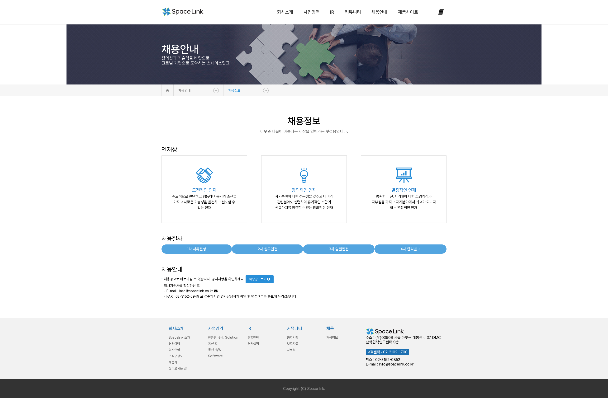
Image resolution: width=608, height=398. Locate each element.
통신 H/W (214, 350)
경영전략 (253, 337)
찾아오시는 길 (178, 368)
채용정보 (234, 90)
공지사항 (292, 337)
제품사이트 (408, 12)
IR (332, 12)
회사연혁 (174, 350)
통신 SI (213, 344)
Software (215, 356)
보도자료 (292, 344)
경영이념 (174, 344)
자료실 (291, 350)
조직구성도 (176, 356)
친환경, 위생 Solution (223, 337)
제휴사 (173, 362)
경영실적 (253, 344)
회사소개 (285, 12)
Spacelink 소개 (179, 337)
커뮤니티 (353, 12)
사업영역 (312, 12)
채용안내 (379, 12)
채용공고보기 (258, 279)
